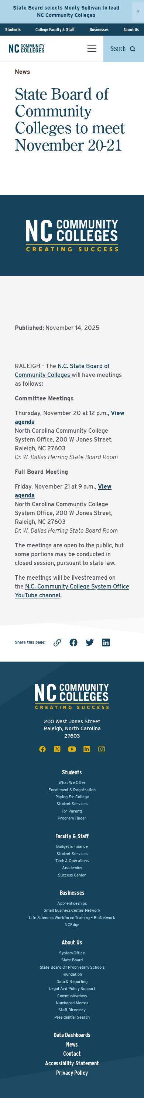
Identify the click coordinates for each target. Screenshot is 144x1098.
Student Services (72, 803)
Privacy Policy (72, 1073)
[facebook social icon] (42, 749)
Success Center (72, 875)
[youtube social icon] (72, 749)
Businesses (99, 29)
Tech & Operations (72, 860)
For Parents (72, 811)
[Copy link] (57, 642)
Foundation (72, 974)
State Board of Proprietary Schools (72, 967)
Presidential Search (72, 1017)
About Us (131, 29)
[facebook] (73, 642)
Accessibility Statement (72, 1063)
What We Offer (71, 782)
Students (13, 29)
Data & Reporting (72, 981)
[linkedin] (106, 642)
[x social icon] (57, 749)
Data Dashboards (72, 1035)
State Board (72, 959)
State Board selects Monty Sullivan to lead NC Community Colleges (66, 11)
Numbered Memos (72, 1002)
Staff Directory (72, 1009)
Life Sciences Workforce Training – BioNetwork (72, 917)
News (22, 71)
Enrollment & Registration (71, 789)
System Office (72, 952)
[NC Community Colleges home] (36, 48)
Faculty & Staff (72, 836)
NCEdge (72, 924)
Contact (71, 1054)
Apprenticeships (71, 903)
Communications (72, 995)
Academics (72, 867)
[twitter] (89, 642)
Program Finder (72, 818)
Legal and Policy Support (72, 988)
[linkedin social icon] (86, 749)
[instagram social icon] (101, 749)
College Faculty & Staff (55, 29)
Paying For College (72, 796)
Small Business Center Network (72, 910)
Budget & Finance (72, 846)
